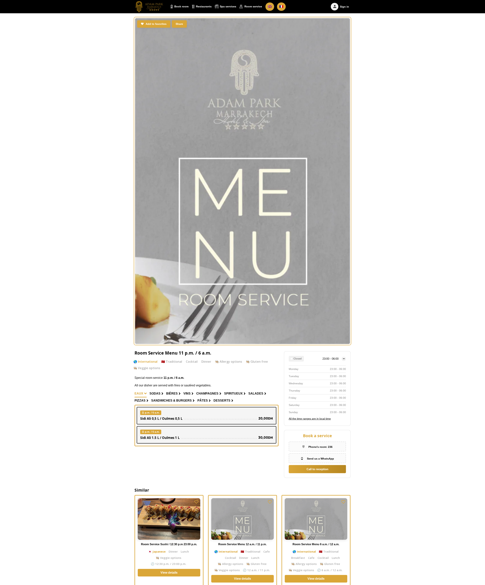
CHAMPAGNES (207, 393)
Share (179, 23)
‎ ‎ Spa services (227, 6)
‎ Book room (181, 6)
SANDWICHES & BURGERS (171, 400)
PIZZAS (140, 400)
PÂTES (202, 400)
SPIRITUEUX (233, 393)
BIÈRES (172, 393)
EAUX (139, 393)
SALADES (255, 393)
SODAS (154, 393)
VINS (187, 393)
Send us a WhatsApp (320, 458)
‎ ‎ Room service (252, 6)
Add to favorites (156, 23)
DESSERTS (222, 400)
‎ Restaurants (203, 6)
